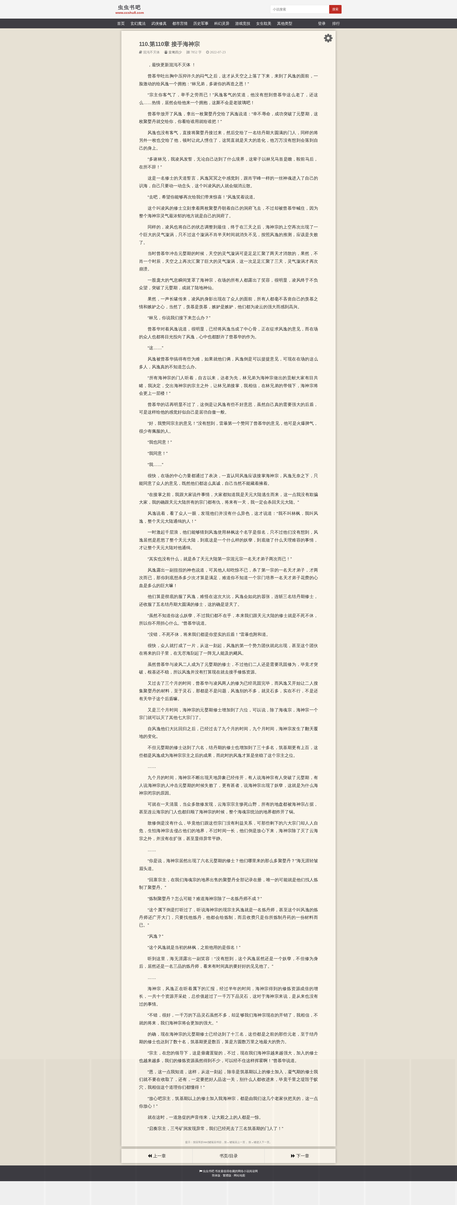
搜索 (335, 9)
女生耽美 (263, 23)
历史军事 (201, 23)
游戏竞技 (242, 23)
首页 (121, 23)
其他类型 (284, 23)
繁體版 (227, 1175)
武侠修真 (159, 23)
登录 (322, 23)
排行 (336, 23)
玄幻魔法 (138, 23)
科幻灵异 (221, 23)
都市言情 (180, 23)
